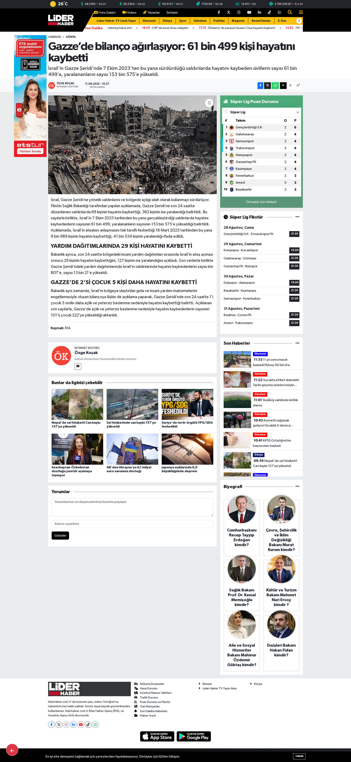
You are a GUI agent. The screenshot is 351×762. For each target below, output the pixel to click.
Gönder (60, 535)
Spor (182, 20)
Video (131, 12)
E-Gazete (285, 20)
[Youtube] (80, 724)
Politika (219, 20)
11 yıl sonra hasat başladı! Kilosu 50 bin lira (271, 362)
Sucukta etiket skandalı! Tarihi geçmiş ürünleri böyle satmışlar (276, 383)
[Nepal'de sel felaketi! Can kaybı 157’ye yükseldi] (77, 404)
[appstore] (157, 736)
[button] (299, 21)
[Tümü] (297, 343)
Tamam (299, 756)
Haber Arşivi (148, 715)
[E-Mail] (78, 366)
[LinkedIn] (73, 724)
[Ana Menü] (299, 12)
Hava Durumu (148, 688)
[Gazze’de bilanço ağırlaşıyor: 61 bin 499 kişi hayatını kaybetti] (132, 144)
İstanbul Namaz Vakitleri (155, 692)
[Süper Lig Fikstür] (297, 217)
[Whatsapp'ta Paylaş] (275, 85)
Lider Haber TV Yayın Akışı (220, 688)
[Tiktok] (88, 724)
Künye (258, 683)
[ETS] (30, 96)
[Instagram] (66, 724)
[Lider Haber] (61, 20)
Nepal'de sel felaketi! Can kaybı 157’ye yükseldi (275, 463)
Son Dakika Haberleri (153, 711)
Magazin (238, 20)
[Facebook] (51, 724)
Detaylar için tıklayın (261, 202)
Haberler (54, 37)
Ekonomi (149, 20)
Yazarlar (154, 12)
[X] (58, 724)
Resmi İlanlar (261, 20)
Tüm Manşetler (150, 706)
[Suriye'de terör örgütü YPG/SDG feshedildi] (187, 404)
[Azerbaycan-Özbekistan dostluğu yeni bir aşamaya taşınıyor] (77, 449)
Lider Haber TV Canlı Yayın (116, 20)
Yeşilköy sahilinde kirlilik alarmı (275, 402)
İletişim (172, 12)
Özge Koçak (86, 353)
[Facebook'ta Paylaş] (260, 85)
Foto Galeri (107, 12)
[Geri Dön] (12, 750)
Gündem (200, 20)
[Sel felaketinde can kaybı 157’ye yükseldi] (132, 404)
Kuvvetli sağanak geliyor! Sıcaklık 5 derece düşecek (272, 423)
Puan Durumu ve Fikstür (155, 702)
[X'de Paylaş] (267, 85)
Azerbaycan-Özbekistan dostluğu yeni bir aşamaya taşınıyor (72, 471)
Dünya (167, 20)
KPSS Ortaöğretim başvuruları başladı (272, 443)
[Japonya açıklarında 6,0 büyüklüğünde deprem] (187, 449)
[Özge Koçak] (61, 355)
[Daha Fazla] (283, 85)
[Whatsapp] (95, 724)
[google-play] (194, 736)
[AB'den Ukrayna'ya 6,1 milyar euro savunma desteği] (132, 449)
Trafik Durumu (149, 697)
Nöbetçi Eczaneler (152, 683)
